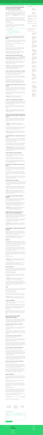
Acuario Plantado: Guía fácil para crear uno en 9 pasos (10, 396)
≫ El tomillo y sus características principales (13, 430)
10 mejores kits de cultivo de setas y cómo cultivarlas (20, 396)
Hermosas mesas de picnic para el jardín (13, 30)
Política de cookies (33, 426)
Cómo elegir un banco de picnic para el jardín (14, 31)
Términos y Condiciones (33, 430)
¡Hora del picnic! (10, 33)
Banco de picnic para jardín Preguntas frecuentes (14, 32)
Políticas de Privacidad (33, 428)
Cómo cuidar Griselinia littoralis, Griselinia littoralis (13, 433)
